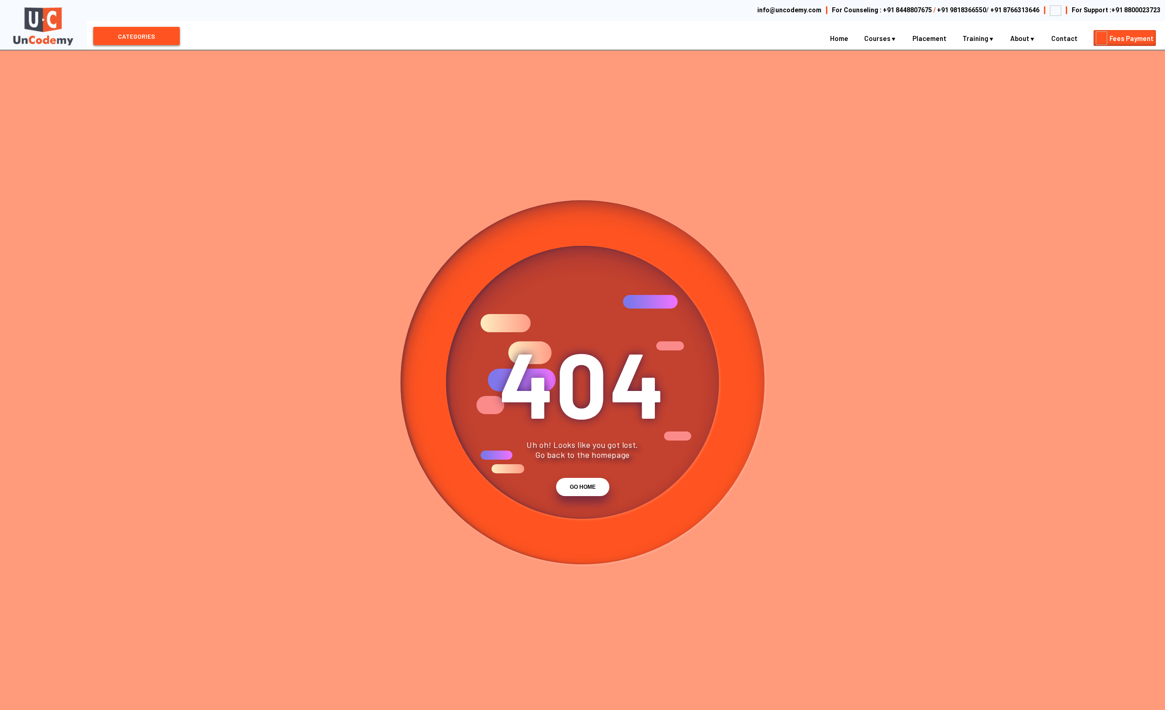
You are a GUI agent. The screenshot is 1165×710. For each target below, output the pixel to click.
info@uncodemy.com (789, 10)
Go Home (583, 487)
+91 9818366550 (961, 10)
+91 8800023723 (1135, 10)
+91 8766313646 (1014, 10)
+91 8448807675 (907, 10)
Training (976, 38)
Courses (878, 38)
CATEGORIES (136, 36)
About (1020, 38)
